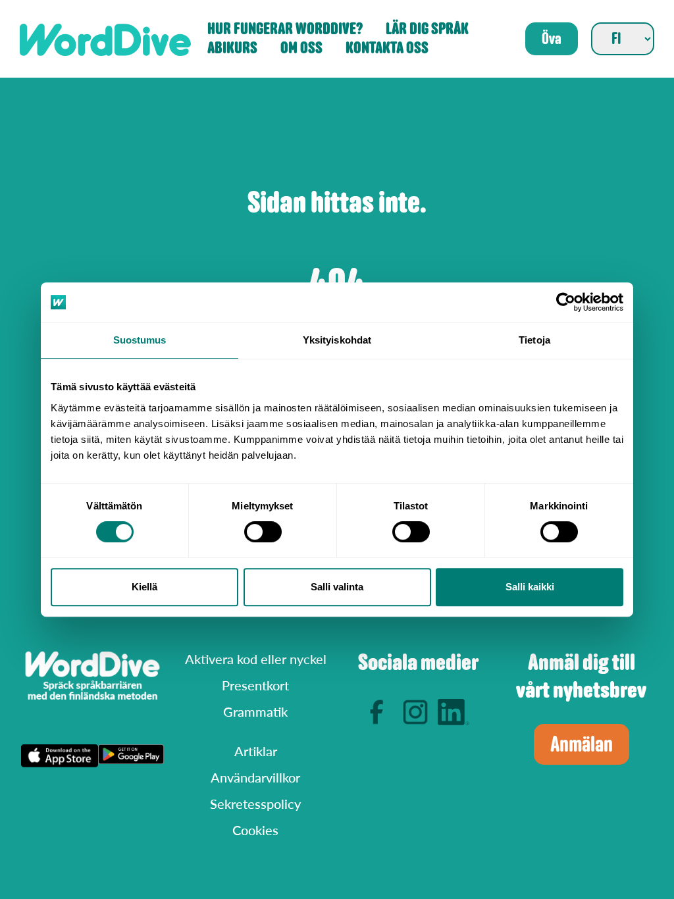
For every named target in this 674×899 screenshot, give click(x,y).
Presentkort (255, 685)
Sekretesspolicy (255, 803)
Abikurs (232, 48)
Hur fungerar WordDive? (285, 29)
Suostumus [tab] (140, 340)
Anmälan (581, 744)
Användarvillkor (255, 777)
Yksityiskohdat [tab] (337, 340)
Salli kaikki (530, 586)
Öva (551, 39)
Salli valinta (337, 586)
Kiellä (144, 586)
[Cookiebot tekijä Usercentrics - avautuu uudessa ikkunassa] (565, 302)
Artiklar (255, 751)
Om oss (301, 48)
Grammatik (255, 711)
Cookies (255, 830)
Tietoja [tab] (534, 340)
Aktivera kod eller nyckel (255, 659)
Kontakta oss (387, 48)
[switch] (263, 531)
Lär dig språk (427, 29)
